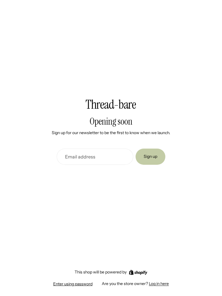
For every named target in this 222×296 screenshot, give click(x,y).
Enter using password (72, 283)
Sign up (150, 156)
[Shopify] (138, 272)
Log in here (159, 283)
